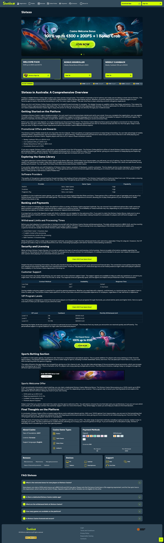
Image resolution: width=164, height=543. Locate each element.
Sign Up (145, 3)
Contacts (74, 3)
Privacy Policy (84, 533)
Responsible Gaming (86, 536)
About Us (85, 3)
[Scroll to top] (161, 539)
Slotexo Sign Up (34, 75)
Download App (126, 3)
